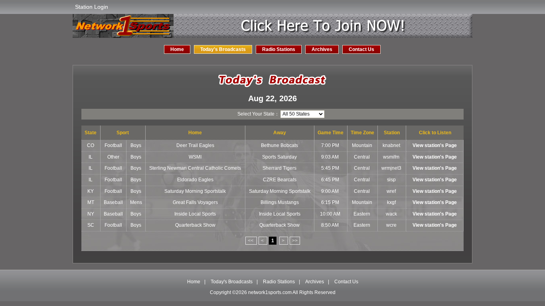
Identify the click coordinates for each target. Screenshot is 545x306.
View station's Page (435, 145)
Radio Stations (278, 49)
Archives (322, 49)
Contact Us (361, 49)
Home (177, 49)
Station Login (91, 7)
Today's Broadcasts (223, 49)
